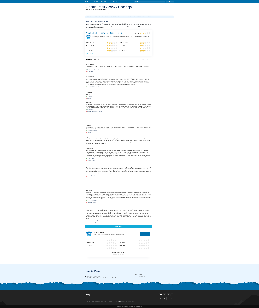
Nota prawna (88, 301)
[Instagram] (168, 294)
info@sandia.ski (140, 276)
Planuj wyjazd (105, 1)
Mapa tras (129, 16)
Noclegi (154, 16)
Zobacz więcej (118, 226)
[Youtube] (160, 294)
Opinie (123, 16)
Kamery (107, 16)
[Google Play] (163, 298)
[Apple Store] (170, 298)
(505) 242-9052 (139, 274)
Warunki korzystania (104, 301)
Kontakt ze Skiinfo (97, 295)
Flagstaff (105, 12)
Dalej (145, 234)
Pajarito (129, 12)
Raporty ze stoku (115, 16)
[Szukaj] (163, 1)
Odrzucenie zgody (131, 301)
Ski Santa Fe (121, 12)
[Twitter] (164, 294)
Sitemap (110, 301)
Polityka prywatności (95, 301)
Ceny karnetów (146, 16)
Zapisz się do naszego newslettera (99, 296)
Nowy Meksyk (97, 12)
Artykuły (114, 1)
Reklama (106, 295)
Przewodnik (90, 16)
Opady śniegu (137, 16)
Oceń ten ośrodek (89, 53)
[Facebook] (172, 294)
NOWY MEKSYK (91, 10)
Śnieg (96, 16)
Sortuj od (139, 59)
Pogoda (96, 1)
